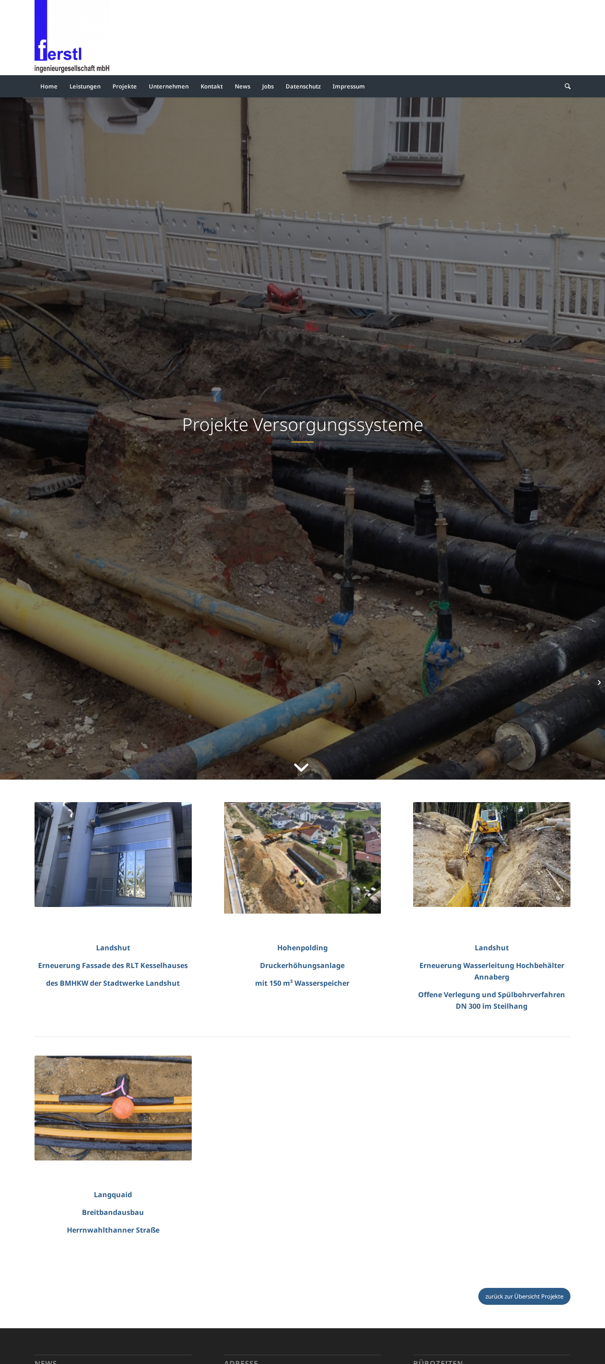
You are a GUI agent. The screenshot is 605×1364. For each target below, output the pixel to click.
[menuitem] (49, 86)
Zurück (233, 858)
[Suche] (564, 86)
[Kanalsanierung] (598, 682)
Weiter (372, 858)
